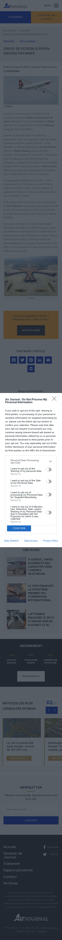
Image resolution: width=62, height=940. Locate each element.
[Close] (55, 399)
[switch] (48, 469)
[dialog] (31, 470)
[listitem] (31, 461)
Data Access (31, 540)
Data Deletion (11, 540)
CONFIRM (19, 528)
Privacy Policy (50, 540)
